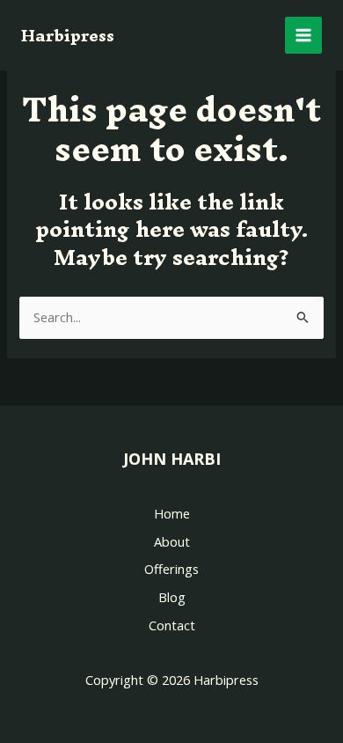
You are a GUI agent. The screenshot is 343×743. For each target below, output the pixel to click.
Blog (172, 597)
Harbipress (67, 35)
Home (172, 513)
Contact (172, 625)
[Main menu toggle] (303, 35)
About (172, 541)
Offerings (171, 568)
